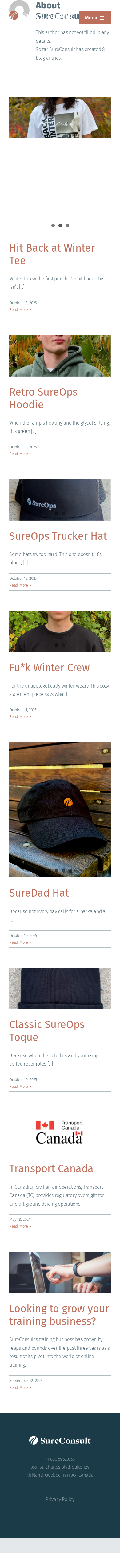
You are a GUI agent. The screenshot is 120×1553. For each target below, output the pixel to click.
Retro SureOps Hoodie (43, 398)
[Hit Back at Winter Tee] (60, 117)
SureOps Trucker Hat (58, 536)
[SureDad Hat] (60, 809)
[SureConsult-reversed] (41, 13)
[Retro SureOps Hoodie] (60, 355)
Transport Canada (51, 1168)
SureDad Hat (39, 893)
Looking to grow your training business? (59, 1315)
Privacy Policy (60, 1499)
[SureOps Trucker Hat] (60, 499)
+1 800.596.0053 (59, 1459)
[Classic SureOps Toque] (60, 988)
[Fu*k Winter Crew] (60, 631)
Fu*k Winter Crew (49, 667)
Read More (18, 309)
